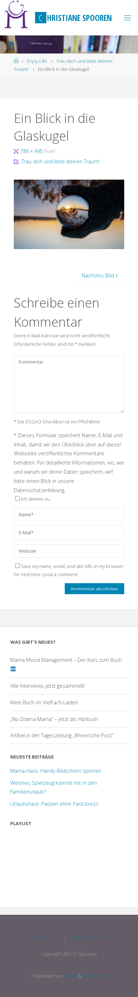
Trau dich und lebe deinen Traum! (60, 161)
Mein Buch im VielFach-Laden (44, 702)
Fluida (70, 976)
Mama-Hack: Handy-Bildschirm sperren (55, 770)
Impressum (45, 937)
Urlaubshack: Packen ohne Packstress (54, 803)
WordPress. (94, 976)
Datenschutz (88, 937)
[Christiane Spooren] (16, 14)
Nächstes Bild (98, 275)
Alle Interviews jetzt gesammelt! (47, 685)
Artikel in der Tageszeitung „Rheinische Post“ (61, 735)
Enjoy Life (37, 61)
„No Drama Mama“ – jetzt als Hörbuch (54, 719)
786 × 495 (32, 151)
